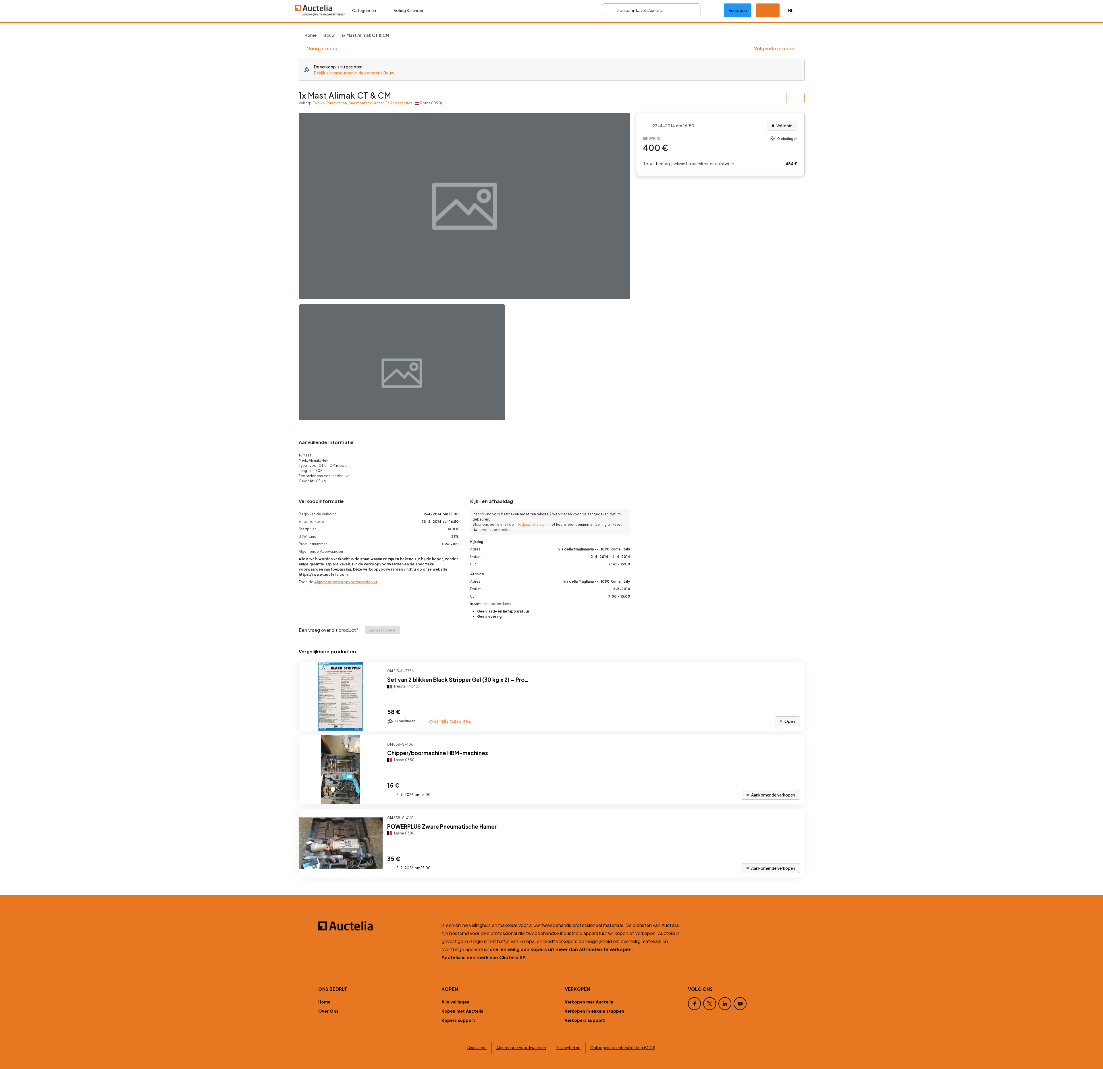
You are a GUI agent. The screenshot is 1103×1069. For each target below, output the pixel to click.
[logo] (320, 10)
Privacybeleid (568, 1047)
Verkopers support (585, 1020)
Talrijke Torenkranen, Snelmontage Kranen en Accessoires (362, 103)
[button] (768, 10)
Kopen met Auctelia (462, 1011)
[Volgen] (795, 671)
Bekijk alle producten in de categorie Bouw (354, 72)
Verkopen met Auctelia (589, 1001)
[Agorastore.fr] (376, 925)
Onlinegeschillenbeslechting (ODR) (622, 1047)
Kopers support (458, 1020)
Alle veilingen (455, 1001)
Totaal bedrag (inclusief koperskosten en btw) (686, 163)
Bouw (329, 35)
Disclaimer (477, 1047)
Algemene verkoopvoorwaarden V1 (345, 582)
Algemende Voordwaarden (521, 1047)
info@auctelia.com (531, 524)
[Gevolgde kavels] (712, 10)
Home (324, 1001)
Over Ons (328, 1011)
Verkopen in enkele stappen (594, 1011)
